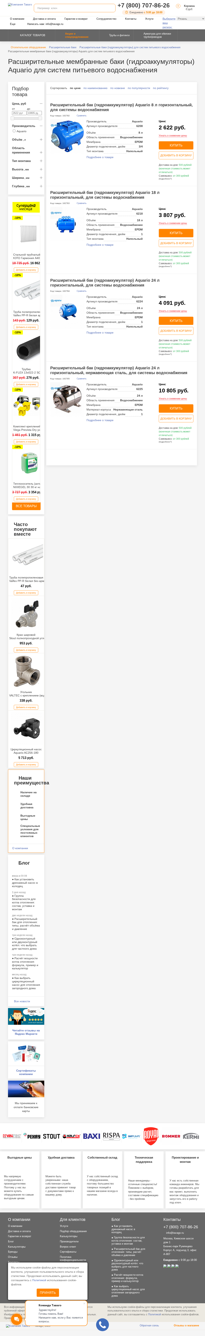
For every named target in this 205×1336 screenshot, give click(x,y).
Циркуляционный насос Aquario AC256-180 (26, 751)
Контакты (130, 18)
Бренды (12, 1251)
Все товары (26, 506)
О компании (17, 18)
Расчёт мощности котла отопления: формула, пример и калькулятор (25, 963)
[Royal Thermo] (151, 1136)
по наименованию (95, 88)
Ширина (20, 177)
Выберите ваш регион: (169, 23)
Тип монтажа (21, 161)
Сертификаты (68, 1251)
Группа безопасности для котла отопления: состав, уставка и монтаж (24, 902)
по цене (75, 88)
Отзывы (12, 1256)
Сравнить (81, 115)
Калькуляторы (16, 1246)
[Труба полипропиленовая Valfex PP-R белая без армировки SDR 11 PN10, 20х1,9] (27, 557)
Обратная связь (149, 1325)
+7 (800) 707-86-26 (144, 5)
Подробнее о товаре (100, 157)
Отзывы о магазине (186, 1325)
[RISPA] (111, 1136)
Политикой (39, 1280)
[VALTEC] (12, 1136)
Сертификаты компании (26, 1072)
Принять (48, 1292)
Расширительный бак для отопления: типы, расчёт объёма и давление (26, 924)
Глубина (21, 186)
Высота (20, 169)
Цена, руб (19, 103)
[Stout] (52, 1136)
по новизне (117, 88)
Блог (11, 1241)
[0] (177, 9)
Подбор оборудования (73, 1231)
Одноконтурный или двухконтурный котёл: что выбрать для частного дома (24, 943)
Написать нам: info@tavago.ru (45, 24)
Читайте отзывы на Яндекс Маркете (26, 1032)
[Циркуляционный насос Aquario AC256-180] (27, 729)
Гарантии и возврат (76, 18)
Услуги (149, 18)
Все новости (22, 1001)
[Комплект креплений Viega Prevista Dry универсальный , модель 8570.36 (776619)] (29, 406)
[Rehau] (32, 1136)
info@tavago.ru (174, 1232)
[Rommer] (171, 1136)
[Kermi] (191, 1136)
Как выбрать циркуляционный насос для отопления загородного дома (26, 983)
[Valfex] (72, 1136)
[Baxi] (91, 1136)
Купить (176, 145)
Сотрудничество (106, 18)
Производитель (23, 126)
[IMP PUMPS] (131, 1136)
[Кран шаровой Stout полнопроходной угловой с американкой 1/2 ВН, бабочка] (27, 614)
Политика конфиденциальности (73, 1258)
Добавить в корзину (26, 270)
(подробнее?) (165, 179)
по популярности (139, 88)
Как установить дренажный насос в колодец (25, 883)
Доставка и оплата (44, 18)
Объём (19, 139)
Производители (69, 1241)
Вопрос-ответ (68, 1246)
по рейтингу (161, 88)
